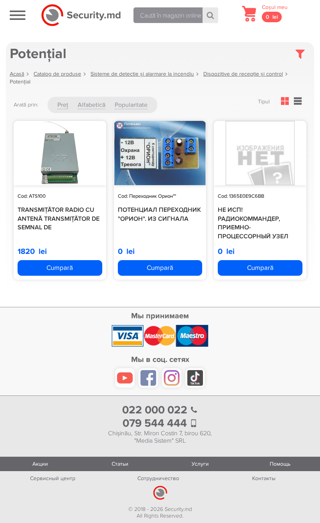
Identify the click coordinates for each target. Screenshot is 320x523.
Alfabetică (91, 105)
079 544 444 (156, 423)
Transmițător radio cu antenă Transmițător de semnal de (59, 218)
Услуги (200, 464)
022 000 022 (156, 410)
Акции (40, 464)
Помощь (280, 464)
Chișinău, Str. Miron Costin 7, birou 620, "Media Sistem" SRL (160, 437)
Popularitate (131, 105)
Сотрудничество (158, 478)
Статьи (120, 464)
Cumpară (59, 268)
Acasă (17, 74)
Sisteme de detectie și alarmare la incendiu (142, 74)
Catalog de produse (57, 74)
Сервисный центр (52, 478)
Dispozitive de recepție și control (243, 74)
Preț (62, 105)
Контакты (264, 478)
